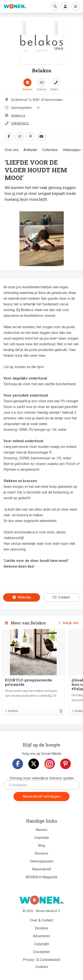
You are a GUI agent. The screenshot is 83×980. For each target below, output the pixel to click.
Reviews (41, 853)
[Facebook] (17, 764)
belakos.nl (18, 115)
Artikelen (30, 150)
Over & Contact (41, 920)
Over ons (12, 150)
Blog (41, 845)
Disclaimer (41, 952)
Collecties (50, 150)
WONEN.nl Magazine (42, 877)
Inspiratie (41, 838)
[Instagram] (49, 764)
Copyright (41, 944)
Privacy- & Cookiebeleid (41, 960)
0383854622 (20, 123)
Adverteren (41, 936)
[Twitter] (33, 764)
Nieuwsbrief (41, 869)
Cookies (41, 967)
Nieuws (41, 830)
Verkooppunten (41, 861)
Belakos (13, 711)
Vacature (41, 928)
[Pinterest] (65, 764)
